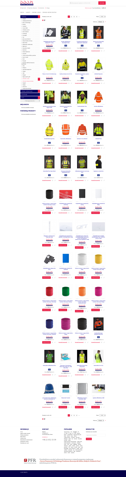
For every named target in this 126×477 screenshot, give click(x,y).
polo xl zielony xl (72, 448)
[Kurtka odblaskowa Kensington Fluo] (66, 33)
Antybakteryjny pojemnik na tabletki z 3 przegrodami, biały (66, 236)
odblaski (75, 444)
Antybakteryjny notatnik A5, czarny (82, 204)
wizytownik (78, 451)
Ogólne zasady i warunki (25, 433)
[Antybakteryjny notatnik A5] (66, 195)
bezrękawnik (70, 434)
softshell (65, 449)
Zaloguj (48, 8)
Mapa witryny (23, 436)
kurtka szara (79, 441)
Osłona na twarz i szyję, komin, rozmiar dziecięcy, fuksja (98, 301)
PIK (69, 447)
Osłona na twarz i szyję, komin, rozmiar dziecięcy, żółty (98, 269)
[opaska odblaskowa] (98, 389)
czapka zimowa (67, 437)
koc (72, 438)
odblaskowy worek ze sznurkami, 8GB (82, 398)
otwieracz (66, 445)
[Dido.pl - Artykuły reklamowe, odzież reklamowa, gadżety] (26, 3)
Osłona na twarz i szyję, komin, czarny (82, 333)
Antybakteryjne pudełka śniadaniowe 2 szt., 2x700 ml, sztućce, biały (98, 237)
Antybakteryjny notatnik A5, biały (98, 204)
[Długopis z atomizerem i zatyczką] (49, 227)
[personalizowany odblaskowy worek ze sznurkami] (49, 389)
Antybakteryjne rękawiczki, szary (49, 269)
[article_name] (82, 357)
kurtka (69, 440)
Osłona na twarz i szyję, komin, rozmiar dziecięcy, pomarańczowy (82, 302)
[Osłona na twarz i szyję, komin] (82, 260)
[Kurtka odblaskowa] (98, 98)
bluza (72, 436)
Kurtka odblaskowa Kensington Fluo (65, 42)
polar (79, 447)
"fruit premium (66, 431)
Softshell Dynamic (98, 73)
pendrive (66, 447)
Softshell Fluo (98, 138)
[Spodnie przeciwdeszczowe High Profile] (49, 98)
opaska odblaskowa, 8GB (98, 397)
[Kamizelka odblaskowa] (66, 130)
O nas (21, 431)
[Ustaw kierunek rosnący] (105, 21)
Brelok (75, 436)
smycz (81, 448)
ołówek (73, 445)
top (73, 449)
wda (74, 451)
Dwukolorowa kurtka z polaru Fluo (82, 74)
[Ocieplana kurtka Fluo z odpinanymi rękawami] (82, 33)
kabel (70, 438)
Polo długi (66, 448)
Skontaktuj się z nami (24, 443)
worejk (65, 452)
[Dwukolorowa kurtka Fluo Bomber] (66, 98)
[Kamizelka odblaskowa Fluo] (49, 357)
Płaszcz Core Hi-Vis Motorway (49, 73)
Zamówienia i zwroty (24, 441)
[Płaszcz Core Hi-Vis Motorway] (49, 65)
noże (68, 444)
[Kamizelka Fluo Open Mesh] (49, 163)
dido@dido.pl (45, 437)
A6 (75, 433)
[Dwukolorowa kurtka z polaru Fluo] (82, 65)
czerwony (73, 437)
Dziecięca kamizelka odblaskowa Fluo (65, 172)
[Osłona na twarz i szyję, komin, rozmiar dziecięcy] (49, 195)
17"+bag (65, 433)
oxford (70, 445)
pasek (81, 445)
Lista (44, 20)
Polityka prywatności (24, 435)
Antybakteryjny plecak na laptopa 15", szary (49, 42)
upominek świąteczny (68, 451)
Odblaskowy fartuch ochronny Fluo (82, 172)
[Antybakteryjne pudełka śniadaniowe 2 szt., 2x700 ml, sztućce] (98, 227)
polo (82, 447)
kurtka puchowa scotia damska (70, 441)
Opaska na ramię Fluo (98, 171)
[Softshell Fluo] (98, 130)
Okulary (79, 444)
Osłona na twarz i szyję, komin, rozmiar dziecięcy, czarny (49, 204)
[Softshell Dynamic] (98, 65)
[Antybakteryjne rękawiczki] (49, 260)
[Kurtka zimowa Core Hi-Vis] (66, 65)
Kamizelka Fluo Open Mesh (49, 171)
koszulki (65, 440)
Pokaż (97, 16)
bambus (78, 433)
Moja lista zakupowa (32, 8)
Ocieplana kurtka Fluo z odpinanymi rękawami (82, 42)
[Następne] (79, 17)
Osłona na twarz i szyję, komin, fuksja (66, 333)
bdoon (65, 434)
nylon (71, 444)
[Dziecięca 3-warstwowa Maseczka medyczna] (66, 357)
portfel (78, 448)
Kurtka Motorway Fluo (49, 138)
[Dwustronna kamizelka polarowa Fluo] (98, 33)
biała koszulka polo (77, 434)
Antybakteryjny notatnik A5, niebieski (65, 269)
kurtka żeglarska (67, 442)
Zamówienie (41, 8)
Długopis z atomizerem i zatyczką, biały (49, 236)
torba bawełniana (78, 449)
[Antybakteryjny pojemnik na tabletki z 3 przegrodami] (66, 227)
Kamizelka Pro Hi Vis (98, 365)
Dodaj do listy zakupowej (52, 50)
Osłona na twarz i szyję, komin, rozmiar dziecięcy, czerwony (49, 301)
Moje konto (23, 8)
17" (78, 431)
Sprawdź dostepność (63, 50)
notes (65, 444)
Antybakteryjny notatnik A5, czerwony (65, 204)
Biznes (68, 436)
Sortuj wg (95, 21)
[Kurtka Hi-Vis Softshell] (82, 130)
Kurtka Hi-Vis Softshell (82, 138)
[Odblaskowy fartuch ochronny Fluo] (82, 163)
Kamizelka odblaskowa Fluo (49, 365)
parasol (77, 445)
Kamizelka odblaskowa (65, 138)
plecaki (75, 447)
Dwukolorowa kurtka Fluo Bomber (66, 107)
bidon (65, 436)
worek (69, 452)
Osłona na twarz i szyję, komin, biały (82, 269)
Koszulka (80, 438)
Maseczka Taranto (65, 397)
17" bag (69, 433)
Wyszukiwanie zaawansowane (26, 439)
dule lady (77, 437)
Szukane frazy (23, 438)
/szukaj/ (75, 431)
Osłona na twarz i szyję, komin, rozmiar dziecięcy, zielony (66, 301)
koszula (75, 438)
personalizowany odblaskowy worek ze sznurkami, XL (49, 398)
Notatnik (78, 442)
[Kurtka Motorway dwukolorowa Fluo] (98, 324)
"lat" (71, 431)
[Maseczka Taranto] (66, 389)
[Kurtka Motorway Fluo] (49, 130)
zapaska (72, 452)
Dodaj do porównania (54, 50)
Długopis (66, 438)
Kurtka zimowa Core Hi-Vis (66, 73)
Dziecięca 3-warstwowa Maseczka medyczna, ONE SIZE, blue (66, 366)
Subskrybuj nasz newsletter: (91, 431)
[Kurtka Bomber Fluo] (82, 98)
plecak (72, 447)
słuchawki (70, 449)
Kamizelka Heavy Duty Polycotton (82, 366)
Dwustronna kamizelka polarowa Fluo (98, 42)
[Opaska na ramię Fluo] (98, 163)
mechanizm (73, 443)
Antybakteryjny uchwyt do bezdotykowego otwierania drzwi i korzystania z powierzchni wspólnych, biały (82, 237)
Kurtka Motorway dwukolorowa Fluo (98, 333)
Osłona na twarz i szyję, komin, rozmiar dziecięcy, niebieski (49, 333)
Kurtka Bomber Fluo (82, 106)
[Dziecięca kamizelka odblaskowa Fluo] (66, 163)
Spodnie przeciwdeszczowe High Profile (49, 107)
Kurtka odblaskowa (98, 106)
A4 (72, 433)
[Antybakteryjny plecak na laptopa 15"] (49, 33)
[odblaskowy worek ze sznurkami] (82, 389)
